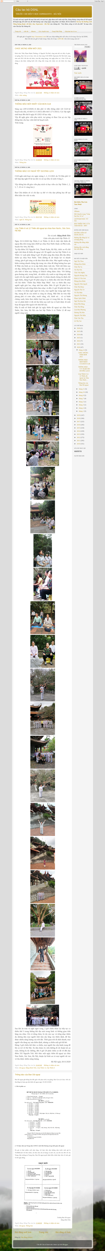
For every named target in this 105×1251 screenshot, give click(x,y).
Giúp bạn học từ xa (71, 31)
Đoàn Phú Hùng (79, 304)
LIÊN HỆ (60, 39)
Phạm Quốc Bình (80, 298)
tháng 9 (81, 395)
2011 (79, 440)
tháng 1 (81, 411)
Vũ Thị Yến (78, 270)
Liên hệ (26, 31)
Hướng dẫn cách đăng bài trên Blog (81, 248)
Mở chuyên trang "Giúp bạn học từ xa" (82, 215)
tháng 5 (81, 402)
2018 (79, 418)
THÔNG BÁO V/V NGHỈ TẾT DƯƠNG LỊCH (34, 171)
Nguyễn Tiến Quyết (80, 284)
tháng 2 (81, 408)
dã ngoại (22, 1068)
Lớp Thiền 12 (41, 1068)
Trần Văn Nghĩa (79, 272)
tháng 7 (81, 398)
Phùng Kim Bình (79, 281)
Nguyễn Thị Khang (80, 295)
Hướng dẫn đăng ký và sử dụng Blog (81, 238)
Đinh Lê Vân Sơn (80, 278)
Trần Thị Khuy (79, 287)
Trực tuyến (77, 73)
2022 (79, 341)
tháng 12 (82, 350)
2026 (79, 328)
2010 (79, 444)
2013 (79, 434)
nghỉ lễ (21, 220)
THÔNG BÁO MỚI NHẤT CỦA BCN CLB (33, 104)
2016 (79, 425)
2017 (79, 421)
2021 (79, 344)
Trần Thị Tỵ (78, 267)
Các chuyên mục (44, 31)
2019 (79, 415)
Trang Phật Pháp (57, 31)
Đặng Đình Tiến (31, 1068)
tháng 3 (81, 405)
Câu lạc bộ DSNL (27, 9)
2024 (79, 334)
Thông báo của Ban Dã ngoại (27, 1074)
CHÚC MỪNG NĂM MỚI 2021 (28, 48)
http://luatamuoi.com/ (39, 36)
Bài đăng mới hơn (23, 1232)
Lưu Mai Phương (80, 310)
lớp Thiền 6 (51, 1068)
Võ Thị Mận (78, 292)
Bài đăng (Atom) (26, 1237)
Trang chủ (18, 31)
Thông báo (22, 162)
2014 (79, 431)
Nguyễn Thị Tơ (79, 290)
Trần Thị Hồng (79, 307)
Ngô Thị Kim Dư (80, 301)
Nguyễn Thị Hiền (80, 315)
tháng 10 (82, 392)
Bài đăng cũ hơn (63, 1232)
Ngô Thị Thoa (79, 261)
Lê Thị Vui (77, 321)
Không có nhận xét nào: (52, 93)
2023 (79, 338)
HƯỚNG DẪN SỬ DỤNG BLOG (80, 234)
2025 (79, 331)
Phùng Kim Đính (79, 264)
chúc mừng (23, 95)
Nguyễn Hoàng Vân (80, 275)
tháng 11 (82, 389)
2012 (79, 437)
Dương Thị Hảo (79, 312)
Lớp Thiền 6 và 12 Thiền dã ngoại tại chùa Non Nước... (83, 377)
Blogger (65, 1244)
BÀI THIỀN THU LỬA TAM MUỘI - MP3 (82, 225)
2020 (79, 347)
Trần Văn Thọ (78, 318)
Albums (33, 31)
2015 (79, 428)
